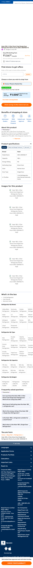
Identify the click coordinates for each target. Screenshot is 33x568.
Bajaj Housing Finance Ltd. (22, 525)
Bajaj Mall (9, 435)
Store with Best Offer (6, 87)
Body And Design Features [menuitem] (15, 147)
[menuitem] (7, 2)
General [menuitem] (4, 147)
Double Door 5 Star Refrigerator (5, 353)
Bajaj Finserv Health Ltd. (24, 531)
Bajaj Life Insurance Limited (24, 519)
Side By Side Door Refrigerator (23, 339)
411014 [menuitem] (8, 1)
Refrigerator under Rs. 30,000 (25, 383)
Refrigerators (18, 435)
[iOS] (9, 548)
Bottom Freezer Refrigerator (23, 353)
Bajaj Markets (22, 522)
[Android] (6, 548)
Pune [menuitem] (4, 1)
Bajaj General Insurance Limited (23, 515)
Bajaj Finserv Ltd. (23, 510)
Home (3, 435)
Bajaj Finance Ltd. (23, 512)
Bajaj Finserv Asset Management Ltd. (23, 535)
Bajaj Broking (22, 528)
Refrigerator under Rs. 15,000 (5, 383)
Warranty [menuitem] (27, 147)
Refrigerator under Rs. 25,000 (16, 383)
